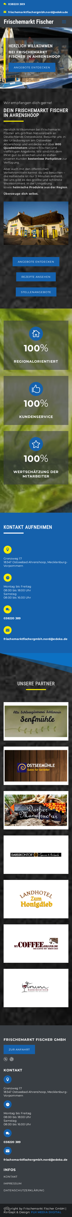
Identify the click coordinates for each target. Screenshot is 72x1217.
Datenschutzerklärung (24, 1190)
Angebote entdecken (32, 67)
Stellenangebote (36, 292)
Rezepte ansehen (36, 276)
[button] (7, 1210)
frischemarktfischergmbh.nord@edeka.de (38, 12)
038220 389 (16, 4)
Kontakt (10, 1176)
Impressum (13, 1183)
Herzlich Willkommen (31, 45)
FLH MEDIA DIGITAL (46, 1212)
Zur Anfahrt (19, 1049)
